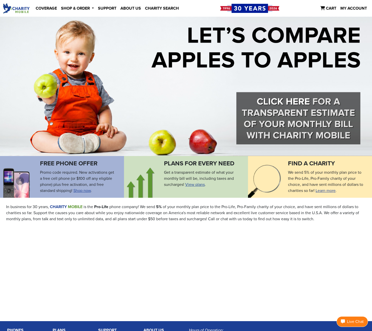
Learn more (326, 190)
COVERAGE (46, 8)
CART (330, 8)
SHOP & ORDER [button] (76, 8)
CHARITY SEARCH (162, 8)
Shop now (82, 190)
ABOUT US (130, 8)
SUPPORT (107, 8)
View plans (195, 184)
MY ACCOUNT (353, 8)
